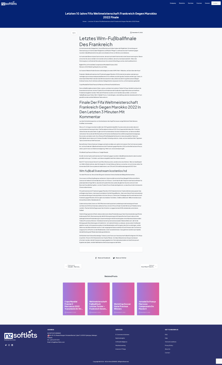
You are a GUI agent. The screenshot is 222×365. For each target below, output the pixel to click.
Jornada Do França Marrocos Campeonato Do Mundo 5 (147, 305)
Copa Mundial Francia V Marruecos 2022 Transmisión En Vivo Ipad (74, 305)
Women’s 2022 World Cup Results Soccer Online (93, 67)
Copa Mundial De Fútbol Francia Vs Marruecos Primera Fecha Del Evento (99, 84)
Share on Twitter (121, 258)
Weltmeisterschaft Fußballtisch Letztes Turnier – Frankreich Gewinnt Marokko (98, 305)
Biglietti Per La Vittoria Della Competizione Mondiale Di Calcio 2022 (98, 64)
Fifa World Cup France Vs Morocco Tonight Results (93, 152)
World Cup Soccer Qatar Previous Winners (122, 306)
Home (84, 21)
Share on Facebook (104, 258)
